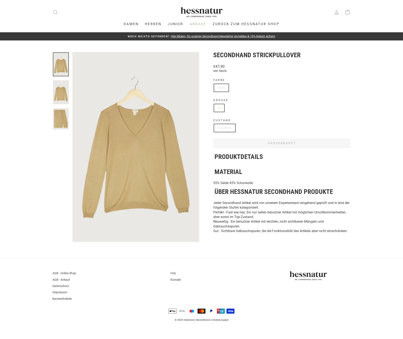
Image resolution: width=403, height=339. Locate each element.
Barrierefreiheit (62, 298)
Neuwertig (224, 128)
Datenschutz (60, 286)
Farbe (219, 80)
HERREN (153, 24)
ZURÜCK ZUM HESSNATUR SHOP (246, 24)
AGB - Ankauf (61, 279)
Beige (221, 88)
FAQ (173, 273)
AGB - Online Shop (64, 273)
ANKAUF (198, 24)
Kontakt (175, 279)
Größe (220, 100)
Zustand (222, 120)
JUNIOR (175, 24)
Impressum (59, 292)
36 (219, 108)
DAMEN (131, 24)
